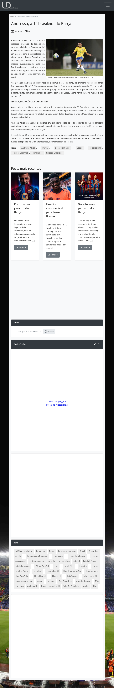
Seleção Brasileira (54, 153)
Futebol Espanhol (20, 153)
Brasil (79, 148)
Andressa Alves (28, 148)
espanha (51, 561)
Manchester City (91, 576)
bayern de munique (67, 551)
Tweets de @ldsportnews (57, 405)
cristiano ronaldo (36, 561)
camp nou (58, 556)
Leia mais (20, 247)
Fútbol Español (42, 566)
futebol (76, 561)
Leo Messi (37, 571)
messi (39, 581)
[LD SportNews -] (10, 5)
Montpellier (37, 153)
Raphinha (19, 586)
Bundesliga (94, 551)
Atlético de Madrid (23, 551)
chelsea (95, 556)
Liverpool (56, 576)
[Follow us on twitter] (94, 344)
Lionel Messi (40, 576)
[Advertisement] (57, 299)
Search (50, 332)
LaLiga (96, 566)
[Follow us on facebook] (98, 344)
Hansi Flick (69, 566)
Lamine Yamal (21, 571)
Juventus (83, 566)
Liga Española (21, 576)
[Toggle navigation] (108, 5)
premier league (83, 581)
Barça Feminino (62, 148)
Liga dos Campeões (72, 571)
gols (56, 566)
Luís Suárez (72, 576)
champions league (77, 556)
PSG (97, 581)
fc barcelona (95, 148)
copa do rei (20, 561)
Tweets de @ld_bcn (57, 402)
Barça (45, 148)
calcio (18, 556)
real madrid (32, 586)
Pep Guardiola (65, 581)
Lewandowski (53, 571)
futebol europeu (22, 566)
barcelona (40, 551)
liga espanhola (92, 571)
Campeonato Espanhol (37, 556)
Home (12, 16)
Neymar (50, 581)
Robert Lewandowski (50, 586)
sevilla (86, 586)
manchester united (23, 581)
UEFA (94, 586)
